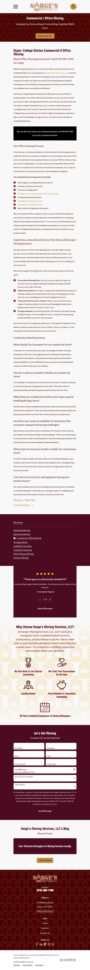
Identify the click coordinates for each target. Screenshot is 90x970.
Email (49, 756)
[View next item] (50, 599)
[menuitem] (21, 529)
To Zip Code (51, 764)
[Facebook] (37, 944)
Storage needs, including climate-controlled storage (38, 194)
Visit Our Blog (45, 860)
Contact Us (45, 933)
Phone (17, 756)
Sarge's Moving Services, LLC (57, 73)
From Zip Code (20, 764)
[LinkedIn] (41, 944)
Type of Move (20, 785)
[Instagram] (49, 944)
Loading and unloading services (30, 205)
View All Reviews (45, 608)
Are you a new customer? (24, 777)
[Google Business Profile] (45, 944)
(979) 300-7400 (45, 890)
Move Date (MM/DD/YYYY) (25, 772)
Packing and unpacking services (30, 201)
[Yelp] (53, 944)
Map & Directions (45, 911)
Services (45, 928)
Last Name (50, 748)
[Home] (44, 6)
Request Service (45, 36)
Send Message (45, 811)
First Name (18, 748)
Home (45, 923)
